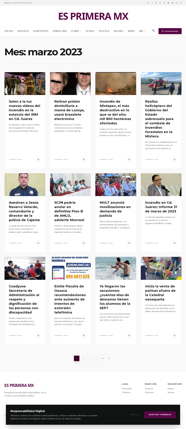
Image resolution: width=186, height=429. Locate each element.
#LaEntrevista (40, 31)
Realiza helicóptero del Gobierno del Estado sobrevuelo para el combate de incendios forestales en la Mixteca (159, 118)
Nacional (119, 31)
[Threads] (160, 2)
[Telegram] (172, 2)
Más (142, 31)
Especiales (23, 31)
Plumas (76, 31)
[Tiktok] (164, 2)
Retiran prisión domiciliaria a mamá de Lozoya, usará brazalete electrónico (69, 110)
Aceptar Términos (160, 414)
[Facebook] (152, 2)
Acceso (171, 392)
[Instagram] (156, 2)
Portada (8, 31)
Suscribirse (170, 31)
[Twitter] (148, 2)
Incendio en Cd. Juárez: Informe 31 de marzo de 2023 (161, 207)
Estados (90, 31)
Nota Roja (104, 31)
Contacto (149, 388)
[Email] (181, 2)
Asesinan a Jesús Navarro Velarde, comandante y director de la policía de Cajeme (24, 211)
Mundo (131, 31)
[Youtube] (168, 2)
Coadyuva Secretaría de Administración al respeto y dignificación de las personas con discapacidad (24, 299)
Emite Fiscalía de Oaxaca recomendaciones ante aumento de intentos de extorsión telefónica (70, 299)
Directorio (149, 392)
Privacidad (135, 414)
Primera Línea (60, 31)
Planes (171, 388)
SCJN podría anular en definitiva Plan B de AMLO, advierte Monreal (69, 211)
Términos (126, 392)
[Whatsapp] (177, 2)
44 (103, 358)
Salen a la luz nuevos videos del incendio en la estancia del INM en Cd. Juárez (24, 110)
